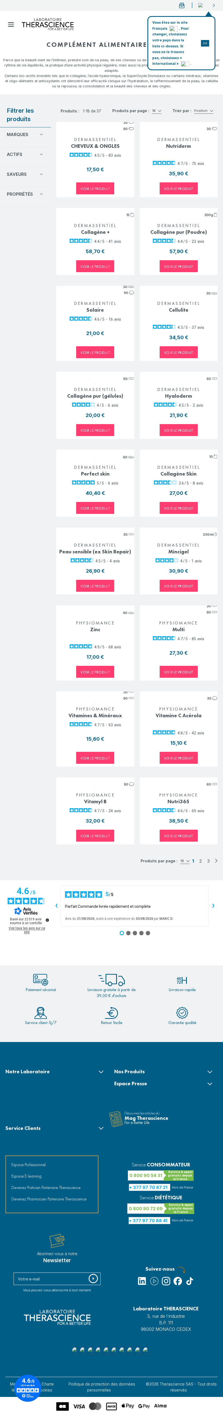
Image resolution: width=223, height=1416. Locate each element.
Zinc (95, 629)
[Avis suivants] (213, 906)
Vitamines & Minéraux (95, 715)
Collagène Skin (178, 473)
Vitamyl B (95, 801)
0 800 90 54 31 (145, 1175)
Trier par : (181, 110)
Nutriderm (178, 146)
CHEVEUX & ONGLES (95, 146)
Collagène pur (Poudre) (178, 232)
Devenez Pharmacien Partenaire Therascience (48, 1199)
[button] (206, 5)
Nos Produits (129, 1071)
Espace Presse (130, 1083)
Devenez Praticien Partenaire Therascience (45, 1187)
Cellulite (178, 310)
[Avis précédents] (56, 906)
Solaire (95, 310)
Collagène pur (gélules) (95, 396)
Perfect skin (95, 473)
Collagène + (95, 232)
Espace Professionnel (28, 1164)
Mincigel (178, 551)
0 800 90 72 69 (146, 1208)
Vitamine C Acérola (179, 715)
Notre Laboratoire (27, 1071)
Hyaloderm (178, 396)
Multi (178, 629)
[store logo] (48, 24)
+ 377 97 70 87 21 (148, 1187)
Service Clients (23, 1128)
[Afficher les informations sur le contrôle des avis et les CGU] (47, 920)
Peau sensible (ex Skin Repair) (95, 551)
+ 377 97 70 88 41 (148, 1220)
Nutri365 (179, 801)
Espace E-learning (26, 1176)
